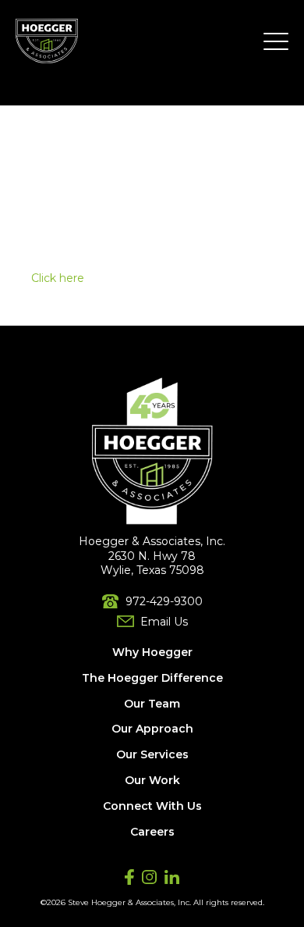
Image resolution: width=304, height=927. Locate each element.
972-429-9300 (164, 601)
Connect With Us (152, 806)
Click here (57, 278)
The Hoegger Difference (152, 678)
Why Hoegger (152, 652)
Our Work (152, 780)
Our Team (152, 704)
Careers (152, 832)
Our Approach (152, 729)
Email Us (164, 622)
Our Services (152, 754)
